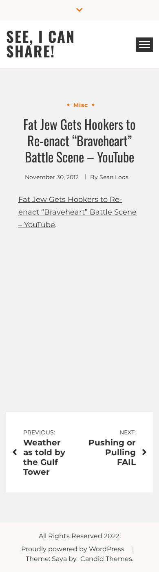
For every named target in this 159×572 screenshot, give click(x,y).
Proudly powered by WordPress (73, 549)
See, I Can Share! (40, 43)
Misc (80, 105)
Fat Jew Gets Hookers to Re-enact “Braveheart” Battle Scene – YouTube (77, 212)
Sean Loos (113, 177)
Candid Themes (106, 559)
